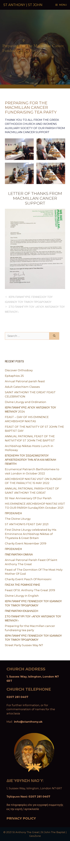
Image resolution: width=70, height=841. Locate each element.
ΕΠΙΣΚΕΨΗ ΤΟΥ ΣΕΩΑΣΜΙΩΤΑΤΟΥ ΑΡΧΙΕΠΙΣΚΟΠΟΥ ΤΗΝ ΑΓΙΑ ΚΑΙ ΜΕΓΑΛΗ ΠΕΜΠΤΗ (30, 459)
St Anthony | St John (22, 5)
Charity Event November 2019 (25, 543)
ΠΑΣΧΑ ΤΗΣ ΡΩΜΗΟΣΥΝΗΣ (22, 584)
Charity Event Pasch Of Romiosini (28, 579)
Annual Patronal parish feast (25, 381)
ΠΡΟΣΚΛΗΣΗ (13, 513)
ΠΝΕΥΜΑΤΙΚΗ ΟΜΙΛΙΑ (19, 554)
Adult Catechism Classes (22, 386)
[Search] (54, 336)
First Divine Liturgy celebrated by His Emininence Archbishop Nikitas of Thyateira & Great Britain (30, 534)
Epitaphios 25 (14, 375)
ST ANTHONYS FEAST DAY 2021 (27, 524)
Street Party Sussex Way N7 (24, 645)
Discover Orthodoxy (19, 370)
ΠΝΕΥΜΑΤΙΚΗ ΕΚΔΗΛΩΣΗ (21, 611)
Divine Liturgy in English (22, 595)
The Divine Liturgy (18, 518)
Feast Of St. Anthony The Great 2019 (30, 590)
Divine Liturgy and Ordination (25, 402)
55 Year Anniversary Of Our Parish (28, 498)
